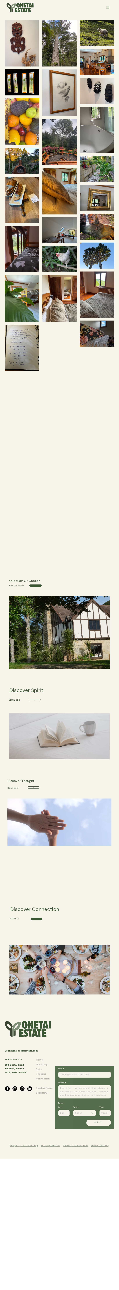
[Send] (35, 700)
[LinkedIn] (29, 1088)
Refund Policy (100, 1145)
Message (62, 1082)
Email (61, 1069)
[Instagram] (14, 1088)
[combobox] (84, 1113)
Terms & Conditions (75, 1145)
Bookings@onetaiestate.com (21, 1050)
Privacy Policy (50, 1145)
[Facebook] (7, 1088)
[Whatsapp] (22, 1088)
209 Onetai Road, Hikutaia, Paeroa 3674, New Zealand (16, 1068)
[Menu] (108, 7)
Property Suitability (24, 1145)
